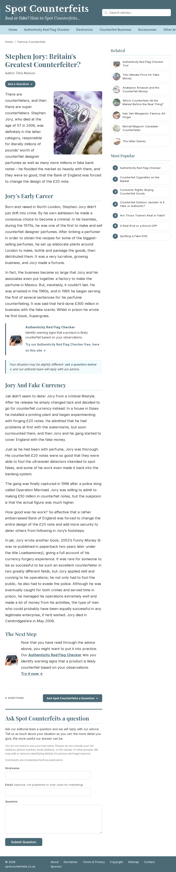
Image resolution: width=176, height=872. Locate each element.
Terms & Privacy (94, 862)
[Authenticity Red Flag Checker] (11, 660)
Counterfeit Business (115, 29)
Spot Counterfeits (47, 8)
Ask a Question (18, 84)
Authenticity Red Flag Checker (46, 29)
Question (11, 801)
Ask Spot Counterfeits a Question (70, 698)
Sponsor (56, 866)
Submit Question (23, 842)
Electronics (84, 29)
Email (44, 784)
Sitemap (133, 862)
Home (13, 29)
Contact (149, 862)
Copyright (116, 862)
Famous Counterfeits (31, 41)
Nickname (12, 768)
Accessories (147, 29)
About (55, 862)
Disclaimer (71, 862)
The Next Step (20, 634)
